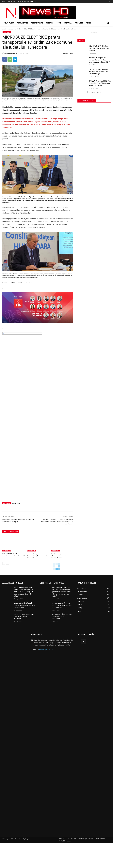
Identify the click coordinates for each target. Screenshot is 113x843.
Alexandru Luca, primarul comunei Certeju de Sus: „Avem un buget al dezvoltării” (37, 556)
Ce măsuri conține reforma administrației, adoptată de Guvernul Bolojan (59, 556)
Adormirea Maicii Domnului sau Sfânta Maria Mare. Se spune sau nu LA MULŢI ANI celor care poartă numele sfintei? (23, 592)
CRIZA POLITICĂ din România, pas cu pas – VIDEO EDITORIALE (24, 616)
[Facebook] (109, 1)
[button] (108, 23)
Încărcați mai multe (93, 92)
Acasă (4, 29)
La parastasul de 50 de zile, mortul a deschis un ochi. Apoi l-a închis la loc (24, 605)
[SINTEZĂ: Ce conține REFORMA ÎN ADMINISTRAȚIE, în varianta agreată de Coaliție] (82, 83)
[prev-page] (3, 563)
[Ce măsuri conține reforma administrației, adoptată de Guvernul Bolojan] (62, 543)
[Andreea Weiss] (3, 54)
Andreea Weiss (12, 53)
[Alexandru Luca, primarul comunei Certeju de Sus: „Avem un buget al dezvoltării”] (38, 543)
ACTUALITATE (7, 550)
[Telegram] (15, 59)
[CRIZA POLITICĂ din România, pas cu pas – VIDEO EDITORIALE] (7, 616)
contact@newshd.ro (46, 650)
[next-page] (7, 563)
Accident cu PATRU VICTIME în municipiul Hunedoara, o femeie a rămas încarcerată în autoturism (57, 521)
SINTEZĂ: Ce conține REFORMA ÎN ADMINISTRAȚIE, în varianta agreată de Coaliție (100, 83)
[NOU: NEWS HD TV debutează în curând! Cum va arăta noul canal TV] (13, 543)
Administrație (12, 29)
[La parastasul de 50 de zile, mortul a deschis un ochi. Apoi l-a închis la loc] (7, 605)
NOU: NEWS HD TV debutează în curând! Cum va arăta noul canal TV (99, 48)
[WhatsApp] (10, 59)
